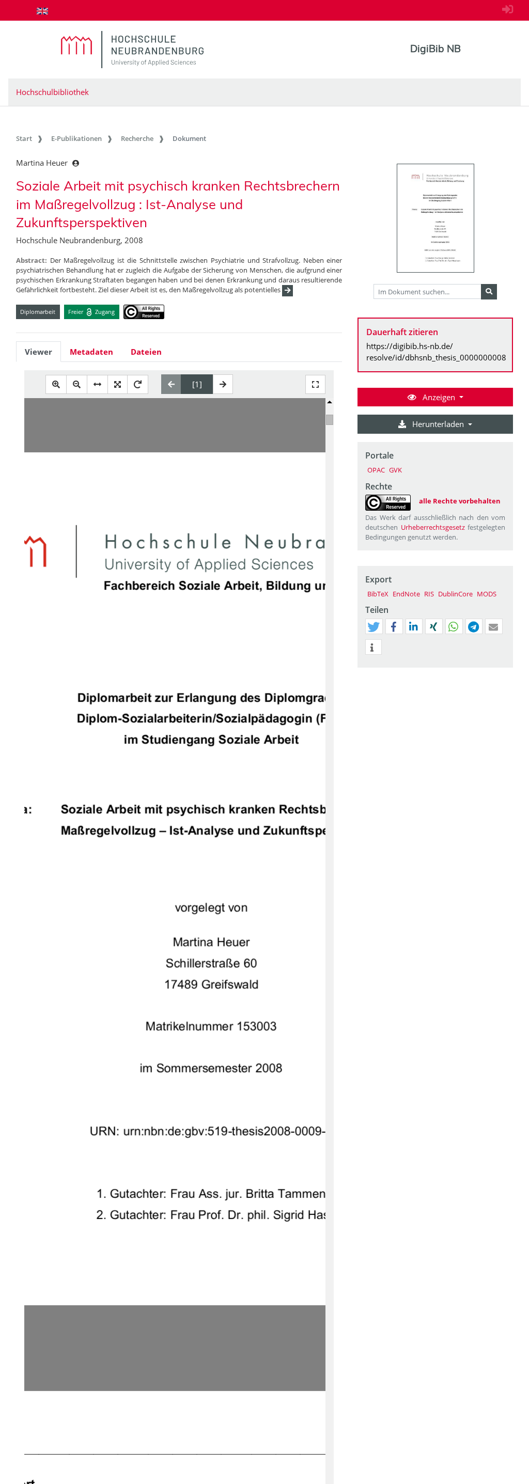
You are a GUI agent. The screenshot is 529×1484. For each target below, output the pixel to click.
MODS (486, 593)
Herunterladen (438, 424)
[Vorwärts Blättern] (223, 384)
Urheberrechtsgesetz (433, 527)
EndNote (406, 593)
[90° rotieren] (137, 384)
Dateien (146, 351)
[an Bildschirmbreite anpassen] (97, 384)
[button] (373, 627)
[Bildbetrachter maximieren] (315, 384)
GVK (395, 470)
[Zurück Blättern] (171, 384)
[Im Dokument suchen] (489, 291)
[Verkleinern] (76, 384)
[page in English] (42, 11)
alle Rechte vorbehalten (460, 501)
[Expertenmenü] (505, 667)
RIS (429, 593)
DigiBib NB (435, 48)
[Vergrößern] (56, 384)
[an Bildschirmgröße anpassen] (117, 384)
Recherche (137, 138)
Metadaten (91, 351)
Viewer (38, 351)
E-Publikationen (76, 138)
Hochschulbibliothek (52, 92)
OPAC (376, 470)
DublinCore (455, 593)
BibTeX (377, 593)
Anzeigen (439, 397)
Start (24, 138)
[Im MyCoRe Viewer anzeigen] (435, 218)
